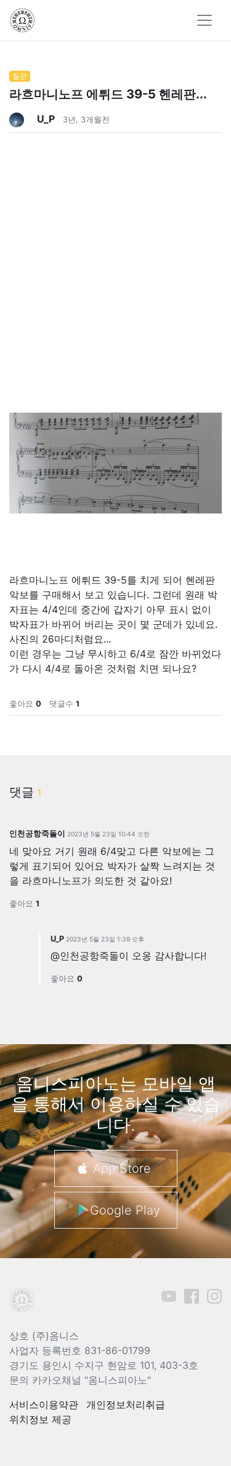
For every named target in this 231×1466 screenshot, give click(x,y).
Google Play (125, 1210)
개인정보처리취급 (125, 1404)
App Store (122, 1168)
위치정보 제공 (40, 1419)
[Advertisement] (115, 248)
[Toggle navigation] (204, 20)
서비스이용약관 (43, 1404)
